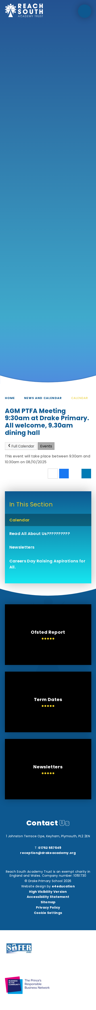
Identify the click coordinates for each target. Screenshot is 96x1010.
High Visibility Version (48, 891)
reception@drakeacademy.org (48, 853)
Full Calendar (22, 446)
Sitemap (48, 902)
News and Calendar (43, 398)
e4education (63, 886)
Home (10, 398)
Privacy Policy (48, 907)
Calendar (79, 398)
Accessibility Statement (48, 897)
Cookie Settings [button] (48, 913)
